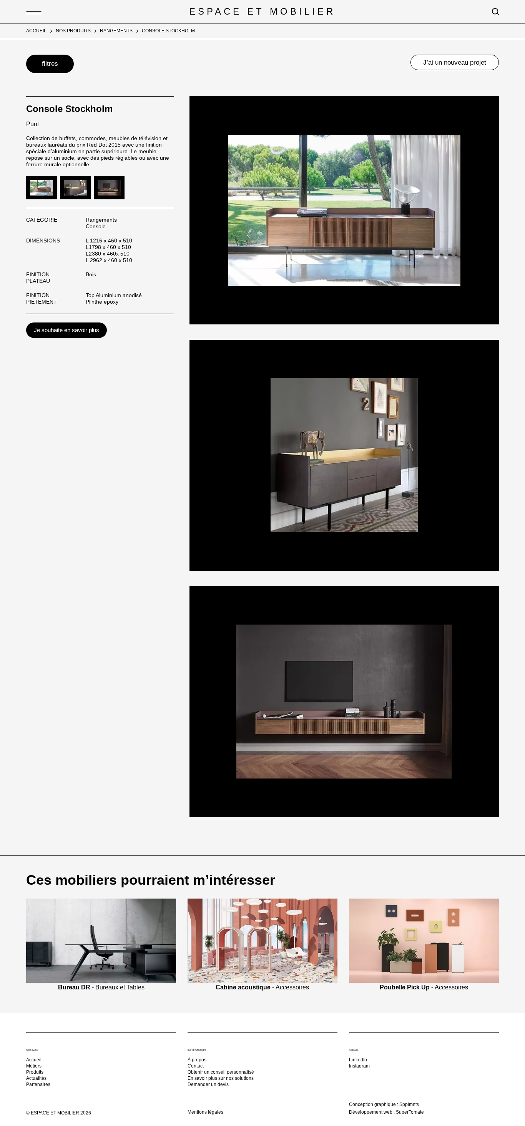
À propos (197, 1060)
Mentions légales (205, 1112)
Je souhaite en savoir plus (66, 330)
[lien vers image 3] (109, 187)
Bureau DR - (101, 987)
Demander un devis (208, 1084)
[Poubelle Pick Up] (424, 940)
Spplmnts (409, 1104)
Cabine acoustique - (262, 987)
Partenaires (38, 1084)
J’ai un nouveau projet (454, 62)
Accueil (34, 1060)
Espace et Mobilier (262, 11)
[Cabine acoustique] (262, 940)
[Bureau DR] (101, 940)
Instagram (359, 1066)
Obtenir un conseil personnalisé (221, 1072)
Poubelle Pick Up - (424, 987)
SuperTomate (410, 1112)
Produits (34, 1072)
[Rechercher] (495, 11)
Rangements (101, 220)
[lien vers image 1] (41, 187)
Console (96, 226)
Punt (32, 124)
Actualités (36, 1078)
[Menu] (30, 11)
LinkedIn (358, 1060)
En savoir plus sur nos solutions (221, 1078)
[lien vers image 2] (75, 187)
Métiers (34, 1066)
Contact (196, 1066)
